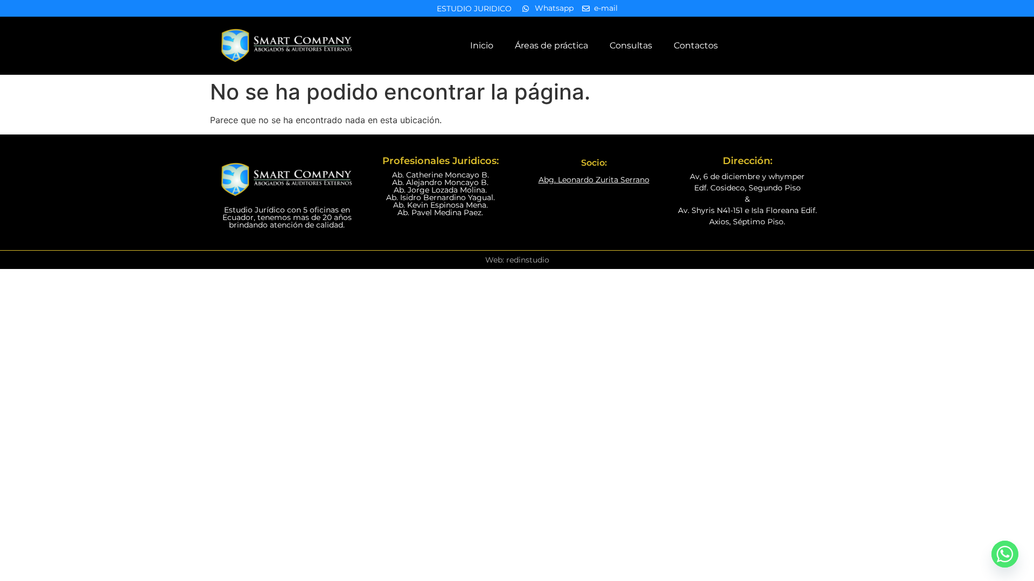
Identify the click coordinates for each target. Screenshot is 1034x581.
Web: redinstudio (517, 260)
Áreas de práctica (551, 45)
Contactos (696, 45)
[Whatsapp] (1004, 554)
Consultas (631, 45)
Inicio (481, 45)
